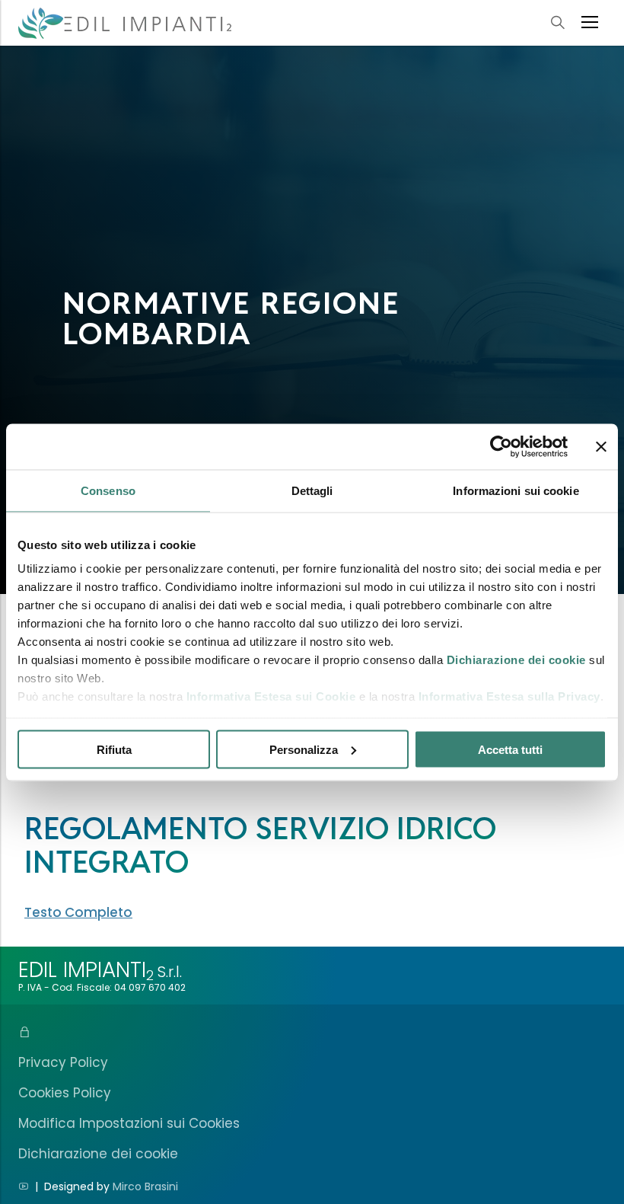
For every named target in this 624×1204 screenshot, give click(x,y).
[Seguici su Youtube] (23, 1186)
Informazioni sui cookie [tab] (515, 490)
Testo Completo (78, 912)
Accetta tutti (510, 749)
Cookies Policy (64, 1093)
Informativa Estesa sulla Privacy (509, 696)
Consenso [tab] (108, 490)
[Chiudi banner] (601, 446)
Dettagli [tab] (312, 490)
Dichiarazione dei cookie (516, 659)
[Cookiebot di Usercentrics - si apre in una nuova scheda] (501, 446)
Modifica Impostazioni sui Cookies (129, 1123)
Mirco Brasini (145, 1186)
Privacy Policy (63, 1062)
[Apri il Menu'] (590, 23)
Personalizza (303, 749)
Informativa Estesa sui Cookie (271, 696)
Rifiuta (114, 749)
